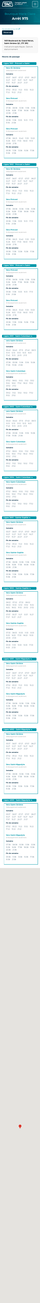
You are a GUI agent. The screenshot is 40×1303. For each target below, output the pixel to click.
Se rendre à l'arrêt (10, 29)
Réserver (8, 32)
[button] (20, 1126)
